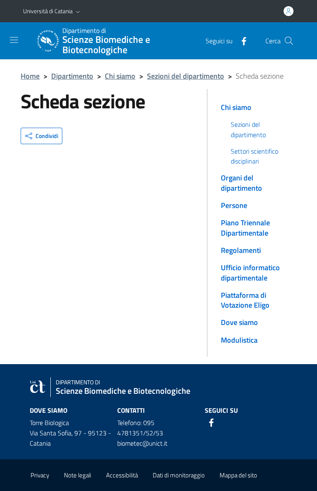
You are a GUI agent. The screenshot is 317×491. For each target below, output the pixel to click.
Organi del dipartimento (241, 182)
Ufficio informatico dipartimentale (250, 272)
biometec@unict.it (142, 443)
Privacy (40, 475)
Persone (234, 205)
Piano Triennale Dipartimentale (245, 227)
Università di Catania (48, 11)
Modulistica (239, 340)
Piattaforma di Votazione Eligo (245, 300)
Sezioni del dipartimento (185, 76)
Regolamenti (241, 250)
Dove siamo (239, 322)
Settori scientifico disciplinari (254, 156)
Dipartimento (72, 76)
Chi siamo (120, 76)
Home (30, 76)
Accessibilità (122, 475)
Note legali (77, 475)
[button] (78, 11)
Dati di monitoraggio (179, 475)
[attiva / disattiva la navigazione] (14, 40)
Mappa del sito (238, 475)
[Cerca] (289, 41)
